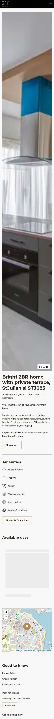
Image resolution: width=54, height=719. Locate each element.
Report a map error (43, 650)
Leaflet (17, 650)
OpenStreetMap (29, 650)
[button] (30, 634)
